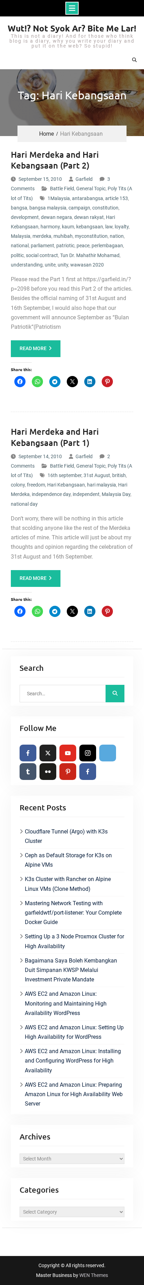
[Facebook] (28, 753)
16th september (64, 475)
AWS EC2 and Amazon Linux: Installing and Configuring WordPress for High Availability (73, 1060)
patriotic (65, 245)
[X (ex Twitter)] (47, 753)
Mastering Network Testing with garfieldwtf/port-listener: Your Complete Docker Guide (73, 912)
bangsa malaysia (47, 208)
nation (117, 236)
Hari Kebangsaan (66, 485)
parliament (42, 245)
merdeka (42, 236)
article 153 (116, 198)
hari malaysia (101, 485)
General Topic (91, 188)
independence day (51, 494)
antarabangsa (87, 198)
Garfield (84, 179)
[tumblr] (28, 771)
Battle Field (62, 188)
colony (18, 485)
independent (86, 494)
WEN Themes (93, 1275)
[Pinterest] (67, 771)
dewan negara (56, 217)
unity (63, 265)
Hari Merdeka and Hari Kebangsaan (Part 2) (55, 160)
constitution (105, 208)
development (25, 217)
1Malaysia (59, 198)
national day (24, 504)
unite (50, 265)
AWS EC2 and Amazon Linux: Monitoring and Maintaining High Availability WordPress (66, 1003)
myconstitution (91, 236)
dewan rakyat (89, 217)
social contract (42, 255)
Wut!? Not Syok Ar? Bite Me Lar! (72, 28)
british (119, 475)
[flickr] (47, 771)
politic (17, 255)
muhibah (63, 236)
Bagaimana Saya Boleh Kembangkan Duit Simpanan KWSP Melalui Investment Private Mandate (71, 970)
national (20, 245)
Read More (33, 348)
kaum (68, 226)
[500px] (107, 753)
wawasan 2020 (87, 265)
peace (83, 245)
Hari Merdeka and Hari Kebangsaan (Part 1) (55, 437)
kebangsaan (89, 226)
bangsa (19, 208)
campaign (79, 208)
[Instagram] (87, 753)
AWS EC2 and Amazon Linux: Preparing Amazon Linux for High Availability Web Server (74, 1094)
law (109, 226)
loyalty (122, 226)
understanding (27, 265)
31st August (97, 475)
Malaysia (20, 236)
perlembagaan (107, 245)
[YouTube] (67, 753)
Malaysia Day (116, 494)
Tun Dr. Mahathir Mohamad (90, 255)
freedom (36, 485)
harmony (50, 226)
